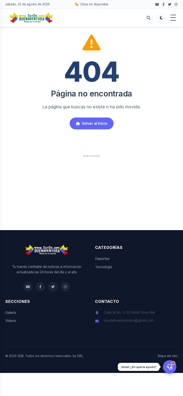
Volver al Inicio (94, 123)
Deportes (102, 259)
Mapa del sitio (168, 356)
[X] (169, 4)
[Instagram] (176, 4)
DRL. (80, 356)
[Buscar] (149, 18)
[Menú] (173, 18)
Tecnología (103, 267)
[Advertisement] (91, 191)
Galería (10, 312)
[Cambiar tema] (161, 18)
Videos (10, 321)
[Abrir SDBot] (169, 367)
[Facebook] (157, 4)
